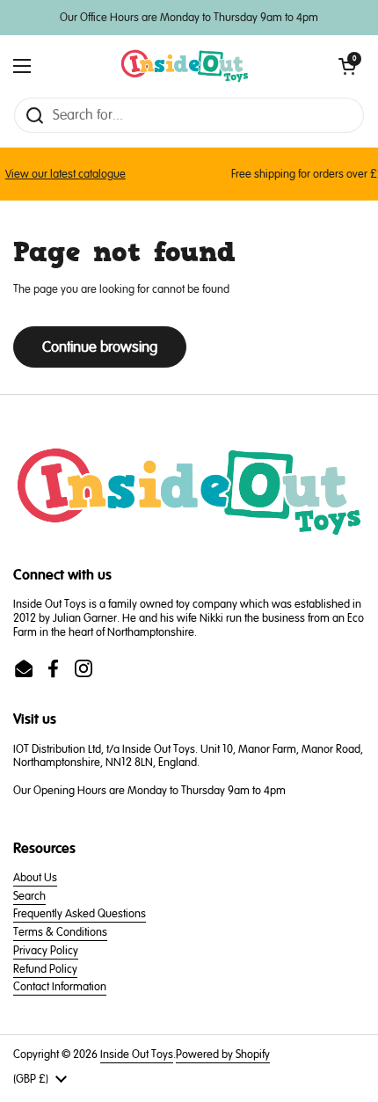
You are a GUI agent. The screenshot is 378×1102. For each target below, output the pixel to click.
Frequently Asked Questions (79, 914)
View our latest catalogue (61, 174)
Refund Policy (45, 969)
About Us (35, 878)
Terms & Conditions (60, 932)
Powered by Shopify (223, 1054)
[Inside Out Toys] (185, 66)
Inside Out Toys (136, 1054)
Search (29, 896)
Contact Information (59, 987)
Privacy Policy (45, 951)
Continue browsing (99, 347)
